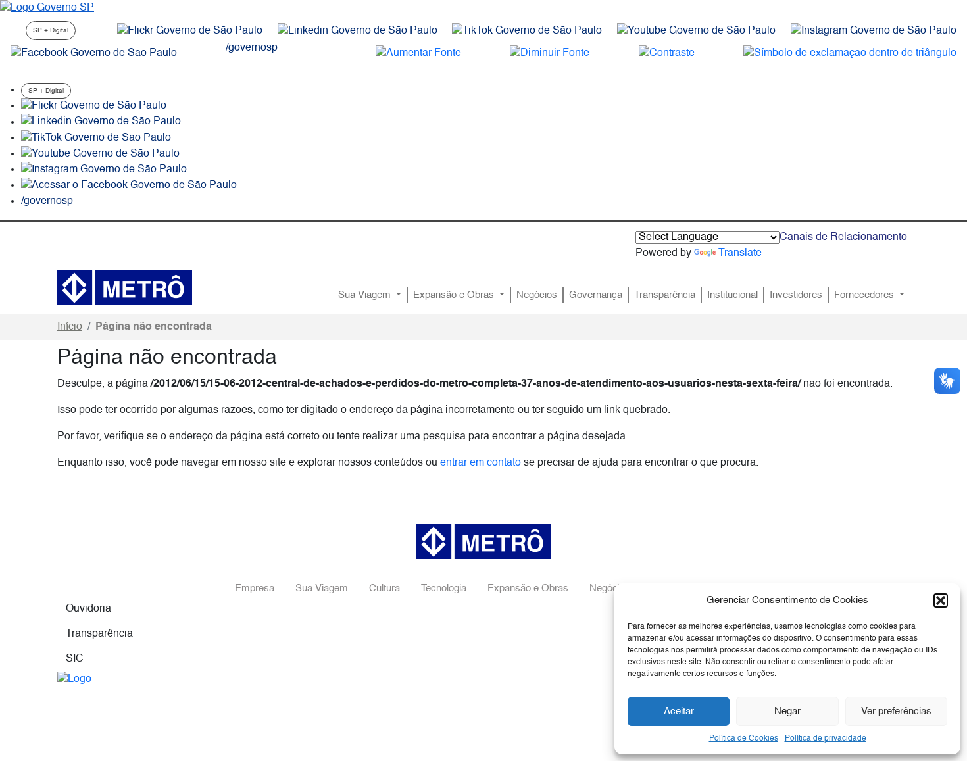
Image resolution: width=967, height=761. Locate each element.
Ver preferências (896, 711)
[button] (940, 600)
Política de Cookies (743, 739)
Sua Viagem (365, 295)
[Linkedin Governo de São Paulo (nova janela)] (357, 31)
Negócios (536, 295)
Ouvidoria (88, 609)
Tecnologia (443, 588)
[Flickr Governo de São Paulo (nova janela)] (189, 31)
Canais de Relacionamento (843, 237)
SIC (75, 659)
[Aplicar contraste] (667, 53)
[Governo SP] (47, 8)
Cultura (384, 588)
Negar (787, 711)
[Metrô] (124, 287)
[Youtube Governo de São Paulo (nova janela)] (696, 31)
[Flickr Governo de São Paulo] (93, 106)
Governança (595, 295)
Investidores (796, 295)
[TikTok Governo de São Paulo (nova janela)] (527, 31)
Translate (740, 253)
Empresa (254, 588)
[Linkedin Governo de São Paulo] (101, 122)
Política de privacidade (825, 739)
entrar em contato (480, 463)
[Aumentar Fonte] (418, 53)
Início (69, 327)
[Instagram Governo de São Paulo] (873, 31)
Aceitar (679, 711)
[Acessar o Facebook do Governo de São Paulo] (129, 185)
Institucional (732, 295)
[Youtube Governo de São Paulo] (100, 154)
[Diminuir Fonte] (549, 53)
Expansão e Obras (455, 295)
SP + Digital (50, 30)
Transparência (664, 295)
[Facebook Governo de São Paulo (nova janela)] (94, 53)
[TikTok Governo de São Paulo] (96, 138)
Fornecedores (865, 295)
